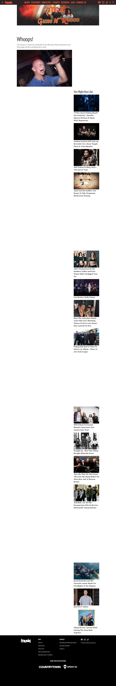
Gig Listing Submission (65, 645)
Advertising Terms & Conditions (45, 654)
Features (35, 2)
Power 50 (81, 2)
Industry (46, 2)
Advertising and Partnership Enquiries (68, 642)
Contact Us (62, 648)
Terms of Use (41, 648)
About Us (40, 642)
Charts (56, 2)
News (27, 2)
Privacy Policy (41, 645)
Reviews (65, 2)
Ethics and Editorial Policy (44, 651)
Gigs (73, 2)
